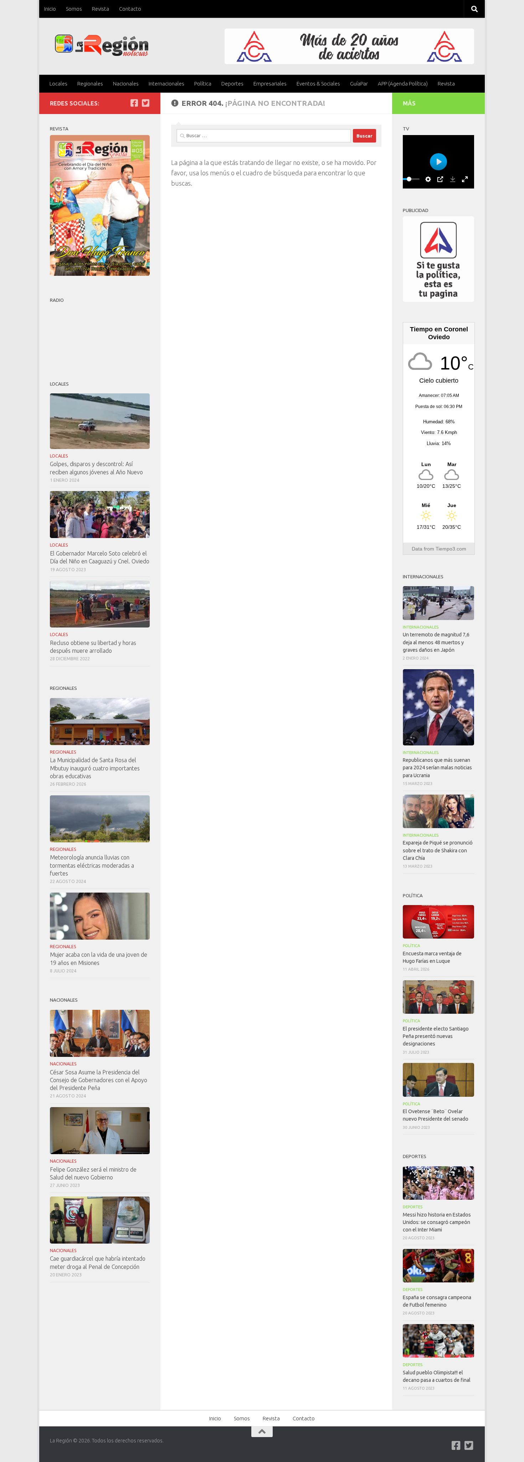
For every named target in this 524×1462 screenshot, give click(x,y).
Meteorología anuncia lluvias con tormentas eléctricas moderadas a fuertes (92, 865)
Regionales (90, 84)
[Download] (452, 179)
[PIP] (440, 179)
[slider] (409, 179)
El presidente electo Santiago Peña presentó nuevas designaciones (436, 1036)
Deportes (232, 84)
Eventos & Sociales (318, 84)
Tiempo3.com (451, 549)
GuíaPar (359, 84)
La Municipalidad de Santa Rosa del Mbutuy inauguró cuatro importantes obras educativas (95, 768)
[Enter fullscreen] (465, 179)
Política (202, 84)
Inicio (50, 9)
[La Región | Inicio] (102, 45)
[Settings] (428, 179)
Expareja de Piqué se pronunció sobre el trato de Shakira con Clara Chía (438, 850)
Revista (100, 9)
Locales (58, 84)
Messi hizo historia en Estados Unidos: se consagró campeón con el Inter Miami (437, 1222)
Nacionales (126, 84)
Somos (74, 9)
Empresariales (270, 84)
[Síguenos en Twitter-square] (145, 103)
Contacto (130, 9)
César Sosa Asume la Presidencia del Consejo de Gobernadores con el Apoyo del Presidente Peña (98, 1080)
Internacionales (166, 84)
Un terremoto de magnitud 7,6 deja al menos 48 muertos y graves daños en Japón (436, 642)
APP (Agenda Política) (403, 84)
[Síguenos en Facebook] (134, 103)
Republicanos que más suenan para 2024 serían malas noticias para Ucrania (437, 767)
